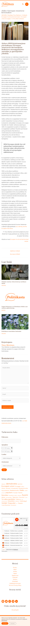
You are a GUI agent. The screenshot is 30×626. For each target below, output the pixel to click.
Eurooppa (8, 18)
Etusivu (15, 567)
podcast (3, 492)
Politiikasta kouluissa (15, 583)
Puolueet (15, 492)
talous (3, 497)
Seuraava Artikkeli (15, 254)
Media (22, 490)
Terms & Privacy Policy (15, 585)
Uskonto (17, 501)
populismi (9, 492)
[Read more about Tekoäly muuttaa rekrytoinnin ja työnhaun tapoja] (15, 272)
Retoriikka (5, 495)
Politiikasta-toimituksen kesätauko (11, 331)
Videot (15, 573)
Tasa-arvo (15, 497)
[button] (23, 4)
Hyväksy (5, 623)
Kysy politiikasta (5, 490)
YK (16, 503)
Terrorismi (21, 497)
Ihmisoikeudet (14, 488)
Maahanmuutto (14, 490)
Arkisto (15, 571)
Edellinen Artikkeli (15, 251)
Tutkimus (18, 499)
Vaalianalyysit (23, 501)
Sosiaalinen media (13, 495)
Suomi (25, 495)
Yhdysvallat (12, 503)
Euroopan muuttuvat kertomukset (11, 17)
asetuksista (4, 620)
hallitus (22, 486)
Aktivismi (3, 484)
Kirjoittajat (15, 581)
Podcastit (15, 577)
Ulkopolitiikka (11, 501)
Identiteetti (8, 488)
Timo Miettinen (17, 15)
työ (22, 499)
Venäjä (4, 503)
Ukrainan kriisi (4, 501)
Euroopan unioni (8, 486)
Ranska (20, 492)
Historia (3, 488)
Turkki (26, 497)
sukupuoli (19, 495)
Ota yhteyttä (15, 610)
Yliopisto (20, 503)
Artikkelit (24, 15)
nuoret (26, 490)
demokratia (11, 483)
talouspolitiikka (9, 497)
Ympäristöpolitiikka (6, 505)
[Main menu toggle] (26, 4)
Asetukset (12, 623)
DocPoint (20, 484)
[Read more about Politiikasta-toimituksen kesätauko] (15, 321)
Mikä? (15, 569)
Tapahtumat (15, 575)
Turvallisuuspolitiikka (8, 499)
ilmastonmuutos (23, 488)
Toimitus (15, 579)
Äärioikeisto (13, 505)
